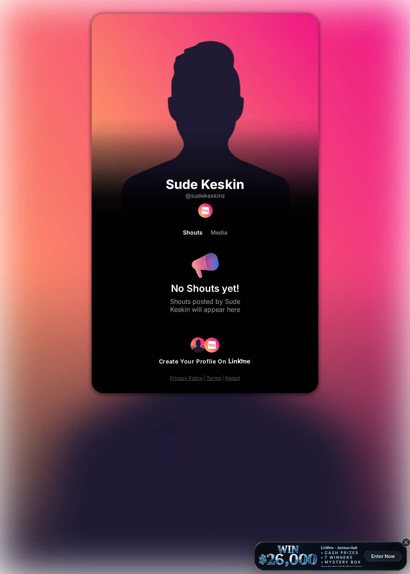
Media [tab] (219, 232)
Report (232, 378)
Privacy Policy (186, 378)
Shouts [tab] (193, 232)
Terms (214, 378)
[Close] (406, 542)
